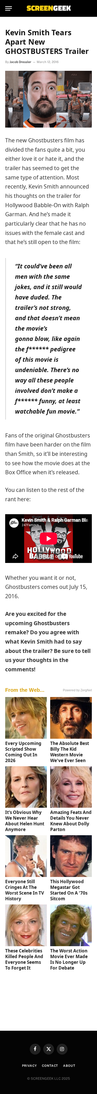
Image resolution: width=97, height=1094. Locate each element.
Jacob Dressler (20, 62)
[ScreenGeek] (49, 8)
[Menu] (8, 8)
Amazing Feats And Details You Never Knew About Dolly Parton (71, 820)
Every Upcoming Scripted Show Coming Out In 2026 (23, 751)
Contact (50, 1066)
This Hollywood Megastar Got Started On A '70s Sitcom (68, 890)
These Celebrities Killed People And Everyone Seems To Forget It (24, 959)
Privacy (29, 1066)
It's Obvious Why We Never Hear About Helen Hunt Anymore (24, 820)
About (69, 1066)
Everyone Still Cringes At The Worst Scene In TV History (24, 890)
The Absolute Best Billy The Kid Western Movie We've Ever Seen (69, 751)
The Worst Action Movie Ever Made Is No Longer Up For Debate (69, 959)
